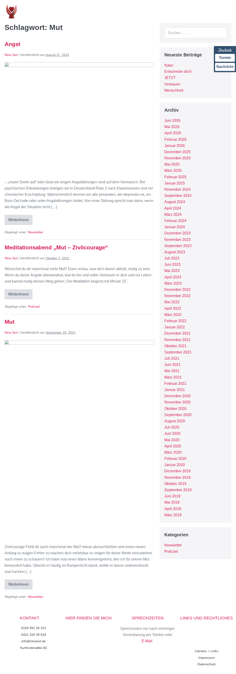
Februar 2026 (175, 139)
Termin (225, 58)
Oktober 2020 (175, 409)
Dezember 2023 (177, 233)
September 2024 (178, 196)
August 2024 (174, 202)
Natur (168, 65)
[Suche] (220, 33)
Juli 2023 (171, 258)
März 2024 (173, 214)
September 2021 (178, 352)
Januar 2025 (174, 183)
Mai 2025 (172, 164)
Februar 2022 (175, 321)
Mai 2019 (172, 502)
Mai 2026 (172, 127)
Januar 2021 (174, 390)
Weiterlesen (18, 218)
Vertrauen (172, 84)
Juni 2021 (172, 365)
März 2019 (173, 515)
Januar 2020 (174, 465)
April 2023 (172, 277)
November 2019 (177, 477)
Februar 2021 (175, 383)
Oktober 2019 (175, 484)
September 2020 (178, 415)
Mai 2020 (172, 440)
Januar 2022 (174, 327)
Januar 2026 (174, 146)
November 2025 (177, 158)
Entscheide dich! (178, 71)
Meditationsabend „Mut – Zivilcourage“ (56, 247)
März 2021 (173, 377)
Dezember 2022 (177, 290)
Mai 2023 (172, 271)
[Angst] (79, 118)
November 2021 (177, 340)
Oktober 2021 (175, 346)
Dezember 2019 (177, 471)
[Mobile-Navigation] (230, 12)
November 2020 (177, 402)
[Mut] (79, 439)
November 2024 (177, 189)
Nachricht (224, 67)
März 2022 (173, 315)
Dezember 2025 (177, 152)
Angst (12, 44)
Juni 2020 (172, 433)
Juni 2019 (172, 496)
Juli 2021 (171, 358)
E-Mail (147, 641)
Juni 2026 (172, 121)
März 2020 (173, 452)
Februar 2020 (175, 459)
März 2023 (173, 283)
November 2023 (177, 240)
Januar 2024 (174, 227)
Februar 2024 (175, 221)
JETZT (170, 78)
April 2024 (172, 208)
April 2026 (172, 133)
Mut (10, 322)
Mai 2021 (172, 371)
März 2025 (173, 170)
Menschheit (173, 90)
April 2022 (172, 308)
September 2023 (178, 246)
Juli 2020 (171, 427)
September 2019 (178, 490)
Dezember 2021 (177, 333)
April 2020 (172, 446)
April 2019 (172, 509)
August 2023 (174, 252)
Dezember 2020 (177, 396)
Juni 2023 (172, 264)
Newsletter (35, 232)
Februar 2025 (175, 177)
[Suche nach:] (195, 33)
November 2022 (177, 296)
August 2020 (174, 421)
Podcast (34, 306)
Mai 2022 (172, 302)
